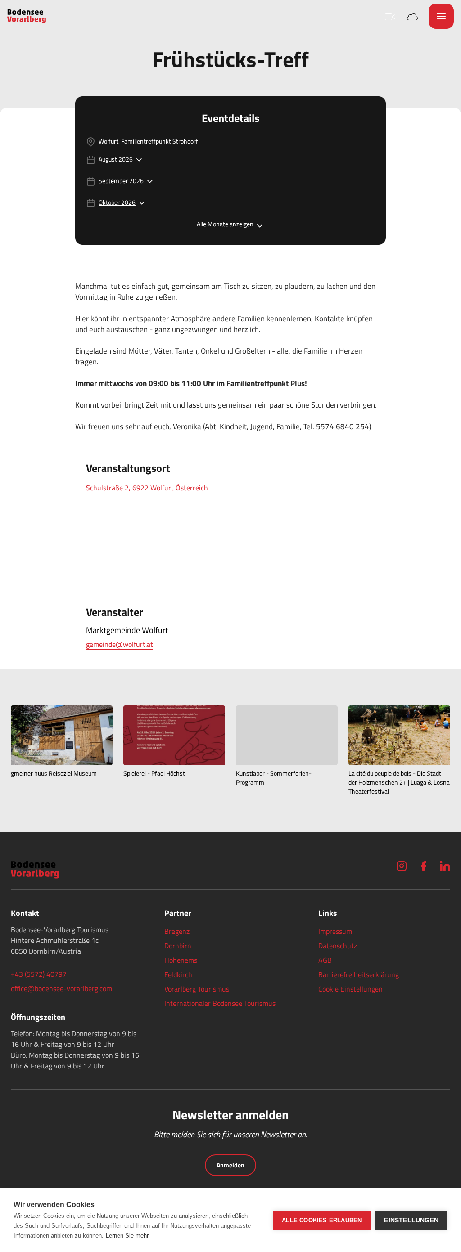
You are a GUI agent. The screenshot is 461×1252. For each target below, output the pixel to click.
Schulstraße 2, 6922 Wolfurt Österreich (147, 487)
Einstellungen (411, 1220)
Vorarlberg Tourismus (196, 988)
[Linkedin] (444, 865)
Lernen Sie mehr (127, 1235)
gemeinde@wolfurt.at (119, 644)
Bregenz (177, 931)
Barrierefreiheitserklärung (358, 974)
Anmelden (230, 1165)
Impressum (335, 931)
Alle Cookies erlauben (322, 1220)
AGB (325, 960)
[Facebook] (423, 865)
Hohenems (180, 960)
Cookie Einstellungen (350, 988)
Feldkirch (178, 974)
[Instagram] (401, 865)
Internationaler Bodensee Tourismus (220, 1003)
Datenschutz (337, 945)
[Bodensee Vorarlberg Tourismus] (26, 16)
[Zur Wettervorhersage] (412, 16)
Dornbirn (177, 945)
